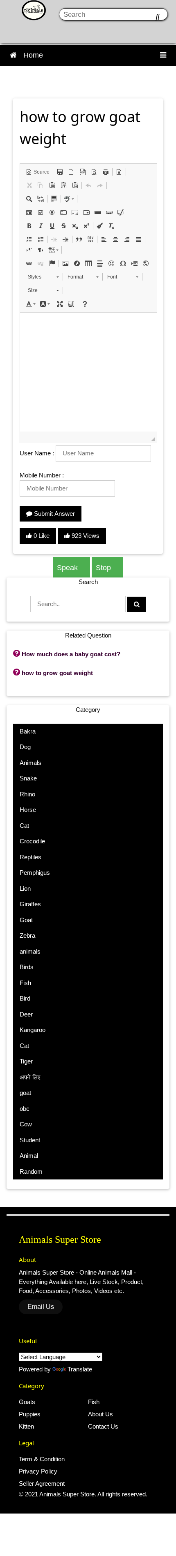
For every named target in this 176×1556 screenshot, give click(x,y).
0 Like (41, 535)
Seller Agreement (42, 1483)
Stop (104, 568)
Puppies (30, 1414)
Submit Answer (53, 513)
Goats (27, 1401)
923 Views (84, 535)
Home (33, 55)
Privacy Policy (38, 1471)
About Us (100, 1414)
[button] (37, 172)
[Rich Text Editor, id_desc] (88, 372)
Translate (80, 1369)
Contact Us (103, 1426)
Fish (93, 1401)
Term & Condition (42, 1459)
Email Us (40, 1306)
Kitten (26, 1426)
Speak (68, 568)
